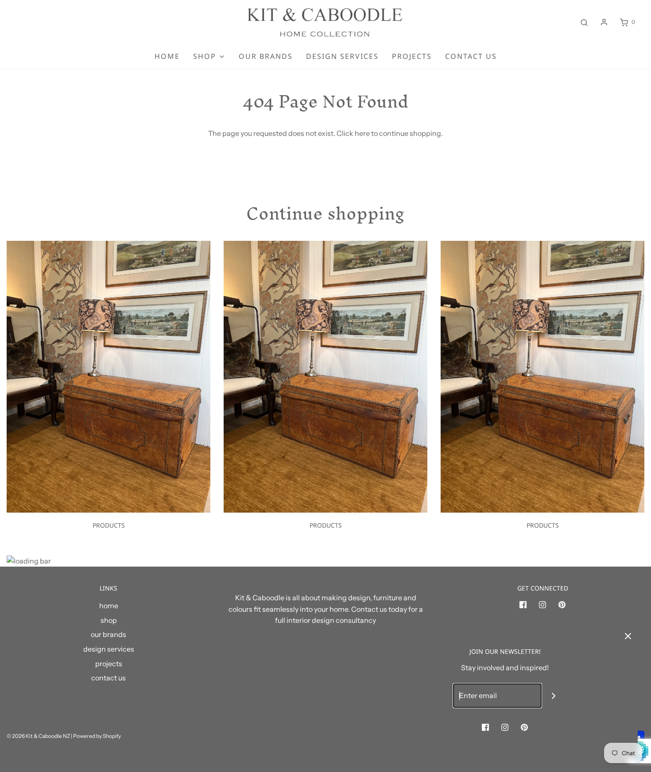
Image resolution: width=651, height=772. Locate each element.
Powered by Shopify (97, 736)
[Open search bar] (584, 22)
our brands (266, 56)
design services (342, 56)
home (167, 56)
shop (109, 620)
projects (412, 56)
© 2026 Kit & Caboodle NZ (38, 736)
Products (109, 525)
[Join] (554, 695)
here (362, 133)
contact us (471, 56)
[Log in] (604, 22)
